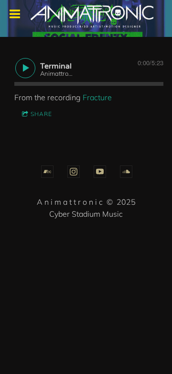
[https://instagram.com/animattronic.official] (73, 171)
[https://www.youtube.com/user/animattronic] (100, 171)
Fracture (97, 97)
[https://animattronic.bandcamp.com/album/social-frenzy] (47, 171)
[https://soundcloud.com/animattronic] (126, 171)
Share (41, 113)
